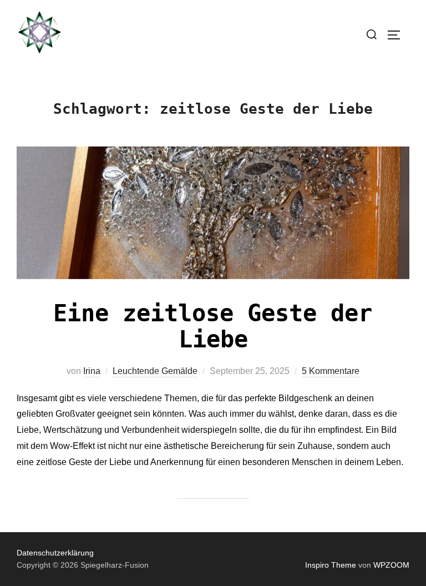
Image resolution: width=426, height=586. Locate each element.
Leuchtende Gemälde (155, 371)
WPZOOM (391, 564)
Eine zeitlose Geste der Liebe (212, 326)
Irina (91, 371)
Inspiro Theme (330, 564)
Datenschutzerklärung (55, 552)
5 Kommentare (330, 371)
